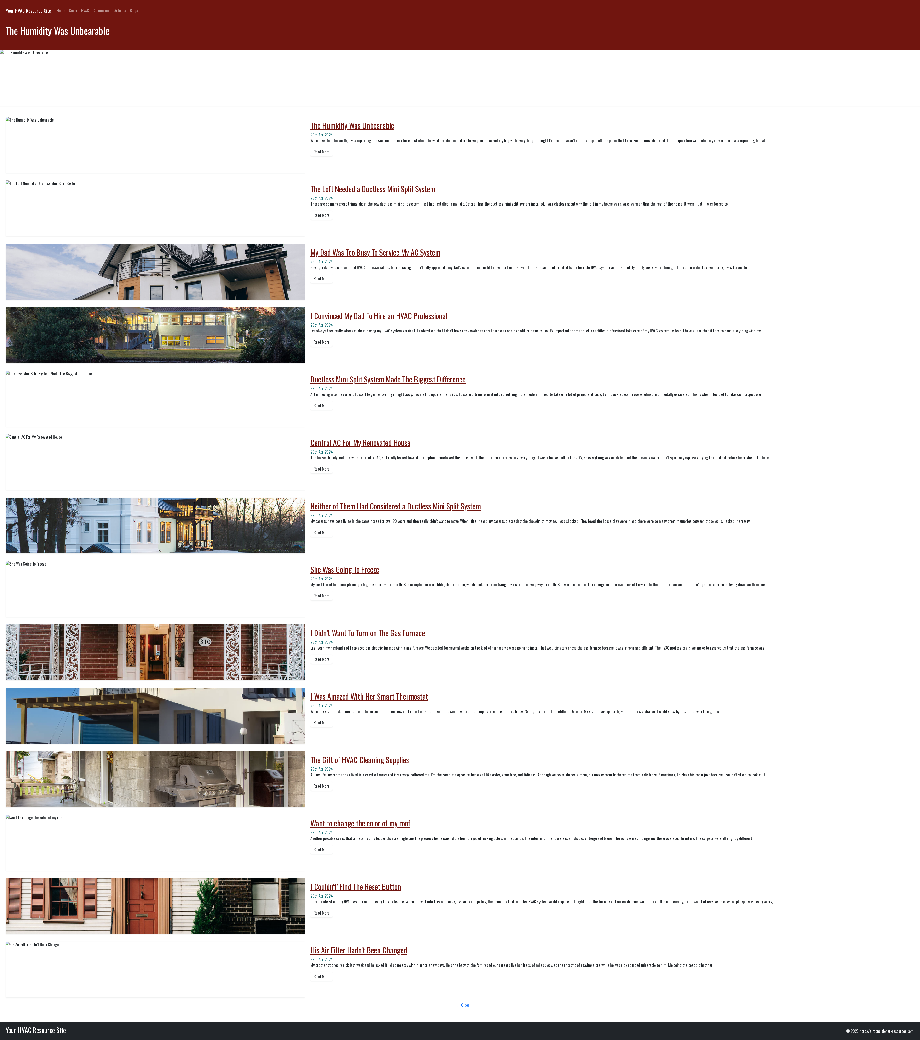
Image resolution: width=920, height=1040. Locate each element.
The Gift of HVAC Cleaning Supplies (359, 759)
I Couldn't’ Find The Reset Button (355, 886)
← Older (462, 1005)
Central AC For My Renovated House (360, 442)
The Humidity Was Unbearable (352, 125)
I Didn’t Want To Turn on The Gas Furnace (367, 632)
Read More (321, 152)
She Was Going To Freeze (344, 569)
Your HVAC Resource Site (28, 10)
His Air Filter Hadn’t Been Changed (358, 950)
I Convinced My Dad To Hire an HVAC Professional (379, 315)
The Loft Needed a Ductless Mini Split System (372, 188)
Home (61, 10)
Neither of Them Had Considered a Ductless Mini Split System (395, 506)
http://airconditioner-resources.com (887, 1031)
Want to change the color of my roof (360, 823)
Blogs (134, 10)
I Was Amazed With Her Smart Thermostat (369, 696)
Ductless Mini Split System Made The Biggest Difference (388, 379)
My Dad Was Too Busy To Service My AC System (375, 252)
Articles (120, 10)
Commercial (101, 10)
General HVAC (79, 10)
